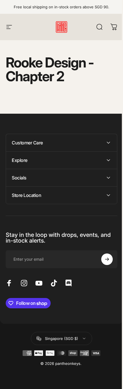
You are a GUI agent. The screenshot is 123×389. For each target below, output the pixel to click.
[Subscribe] (102, 259)
